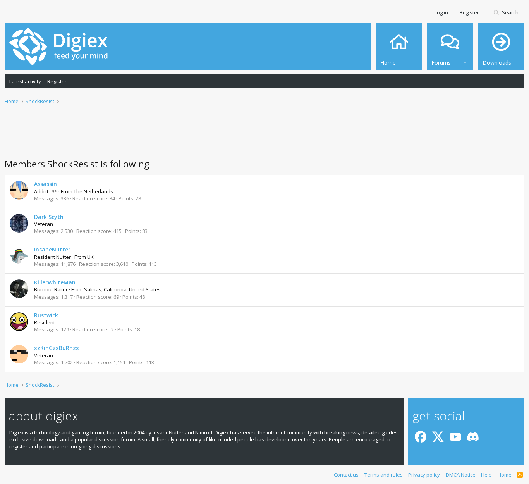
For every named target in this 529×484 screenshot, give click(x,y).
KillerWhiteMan (55, 282)
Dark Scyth (49, 216)
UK (90, 256)
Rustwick (46, 315)
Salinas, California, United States (122, 289)
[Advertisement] (264, 136)
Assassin (45, 184)
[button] (465, 61)
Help (486, 474)
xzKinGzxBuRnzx (56, 347)
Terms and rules (383, 474)
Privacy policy (424, 474)
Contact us (346, 474)
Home (505, 474)
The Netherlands (93, 191)
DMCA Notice (461, 474)
